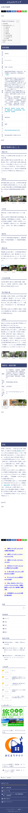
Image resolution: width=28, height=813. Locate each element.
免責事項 (19, 809)
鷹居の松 (8, 33)
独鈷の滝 (8, 27)
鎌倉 (5, 632)
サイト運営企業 (7, 787)
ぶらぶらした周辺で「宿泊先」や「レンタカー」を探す (14, 771)
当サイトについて (7, 801)
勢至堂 (7, 28)
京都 (5, 621)
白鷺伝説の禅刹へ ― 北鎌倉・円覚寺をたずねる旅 (14, 643)
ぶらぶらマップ (14, 2)
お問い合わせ (6, 798)
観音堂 (7, 32)
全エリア (6, 618)
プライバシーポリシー (11, 809)
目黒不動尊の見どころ (8, 25)
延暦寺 (19, 450)
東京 (5, 628)
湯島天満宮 (7, 485)
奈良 (5, 625)
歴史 (4, 42)
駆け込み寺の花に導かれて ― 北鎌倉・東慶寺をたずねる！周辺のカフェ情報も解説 (14, 650)
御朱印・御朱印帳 (7, 40)
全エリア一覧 (6, 790)
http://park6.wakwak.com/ (12, 130)
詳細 (7, 74)
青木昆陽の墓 (9, 36)
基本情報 (5, 23)
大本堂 (7, 30)
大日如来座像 (9, 35)
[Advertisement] (14, 427)
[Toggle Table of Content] (17, 21)
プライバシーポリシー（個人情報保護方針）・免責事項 (13, 795)
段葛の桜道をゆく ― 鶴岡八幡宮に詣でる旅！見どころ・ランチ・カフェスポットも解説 (14, 657)
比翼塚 (7, 38)
